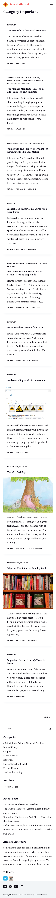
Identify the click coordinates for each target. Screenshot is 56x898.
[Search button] (50, 728)
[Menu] (51, 4)
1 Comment (32, 189)
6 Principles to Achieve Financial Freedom (23, 78)
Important (11, 25)
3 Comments (35, 308)
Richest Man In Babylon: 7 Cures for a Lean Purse (27, 825)
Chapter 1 (11, 263)
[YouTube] (5, 886)
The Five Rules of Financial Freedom (26, 30)
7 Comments (32, 640)
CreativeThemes (41, 895)
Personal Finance (31, 263)
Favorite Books (13, 143)
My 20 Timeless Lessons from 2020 (25, 328)
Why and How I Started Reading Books (27, 568)
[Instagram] (16, 886)
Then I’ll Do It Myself (18, 472)
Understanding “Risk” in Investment (26, 380)
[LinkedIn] (21, 886)
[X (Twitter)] (10, 886)
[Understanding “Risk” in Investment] (28, 403)
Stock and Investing (22, 83)
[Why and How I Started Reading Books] (28, 591)
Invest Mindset (19, 4)
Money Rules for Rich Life (26, 81)
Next (46, 717)
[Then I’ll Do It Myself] (28, 495)
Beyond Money (12, 467)
